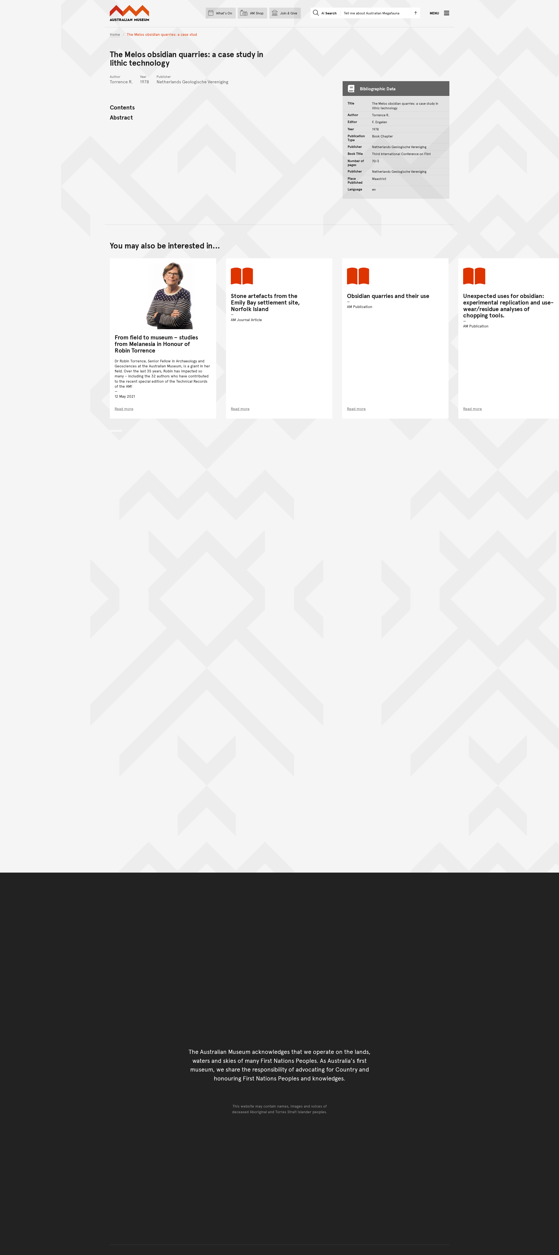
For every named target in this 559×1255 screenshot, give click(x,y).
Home (115, 34)
